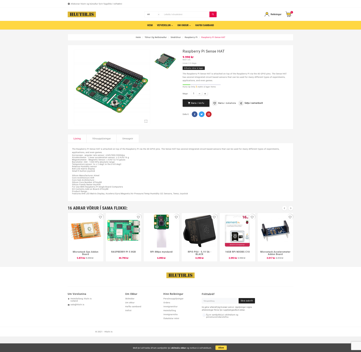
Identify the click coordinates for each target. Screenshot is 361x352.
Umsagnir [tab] (127, 138)
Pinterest (209, 114)
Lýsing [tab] (77, 138)
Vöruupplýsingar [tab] (101, 138)
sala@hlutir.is (77, 304)
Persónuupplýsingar (173, 298)
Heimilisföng (169, 310)
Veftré (128, 310)
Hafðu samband (133, 306)
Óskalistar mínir (171, 318)
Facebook (194, 114)
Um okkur (130, 302)
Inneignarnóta (170, 314)
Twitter (201, 114)
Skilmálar (130, 298)
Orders (166, 302)
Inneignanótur (170, 306)
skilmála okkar (178, 348)
